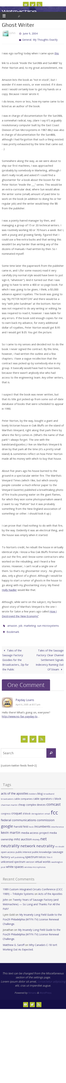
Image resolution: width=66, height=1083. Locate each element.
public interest (23, 848)
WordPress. (45, 989)
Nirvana (32, 989)
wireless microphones (34, 864)
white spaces (15, 863)
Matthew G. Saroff (13, 941)
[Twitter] (33, 5)
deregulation (37, 810)
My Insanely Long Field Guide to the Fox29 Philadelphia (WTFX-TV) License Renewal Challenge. (32, 916)
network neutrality (37, 842)
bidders (33, 790)
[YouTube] (26, 5)
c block (57, 795)
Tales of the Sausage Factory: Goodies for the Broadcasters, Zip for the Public (15, 656)
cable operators (42, 795)
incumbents (42, 823)
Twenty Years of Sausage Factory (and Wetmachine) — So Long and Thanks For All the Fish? (31, 901)
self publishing (17, 854)
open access (8, 848)
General (26, 38)
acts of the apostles (14, 790)
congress (6, 810)
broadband (48, 790)
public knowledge (42, 848)
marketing (30, 623)
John (5, 896)
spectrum (31, 854)
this (56, 51)
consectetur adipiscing (51, 978)
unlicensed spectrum (13, 858)
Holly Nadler (9, 588)
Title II (49, 854)
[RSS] (39, 5)
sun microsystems (48, 623)
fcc (54, 809)
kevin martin (10, 829)
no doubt (59, 843)
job (20, 623)
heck (31, 823)
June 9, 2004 (30, 33)
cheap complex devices (32, 801)
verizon (30, 858)
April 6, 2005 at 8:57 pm (28, 701)
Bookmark (13, 629)
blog (40, 790)
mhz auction (23, 836)
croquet (16, 810)
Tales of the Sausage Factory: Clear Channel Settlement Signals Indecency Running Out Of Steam (50, 656)
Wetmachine (19, 11)
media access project (35, 829)
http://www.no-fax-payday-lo (19, 713)
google (7, 822)
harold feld (21, 823)
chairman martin (9, 801)
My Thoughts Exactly (45, 38)
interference (57, 823)
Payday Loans (25, 697)
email (47, 810)
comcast (53, 801)
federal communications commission (27, 816)
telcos (42, 853)
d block (27, 810)
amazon (12, 623)
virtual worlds (43, 858)
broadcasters (7, 795)
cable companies (23, 795)
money (36, 835)
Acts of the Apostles (50, 890)
